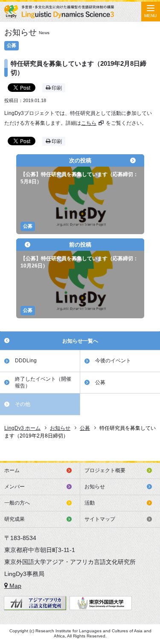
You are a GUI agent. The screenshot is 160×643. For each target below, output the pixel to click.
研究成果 (14, 519)
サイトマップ (99, 519)
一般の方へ (17, 503)
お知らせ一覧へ (80, 341)
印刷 (56, 88)
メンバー (14, 487)
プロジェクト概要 (104, 470)
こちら (88, 123)
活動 (89, 503)
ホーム (12, 470)
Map (14, 585)
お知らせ (94, 487)
